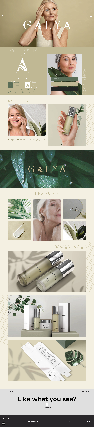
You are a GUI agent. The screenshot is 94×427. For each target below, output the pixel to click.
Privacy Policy (31, 418)
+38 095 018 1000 (72, 422)
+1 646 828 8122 (47, 422)
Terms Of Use (31, 420)
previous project (9, 391)
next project (86, 391)
